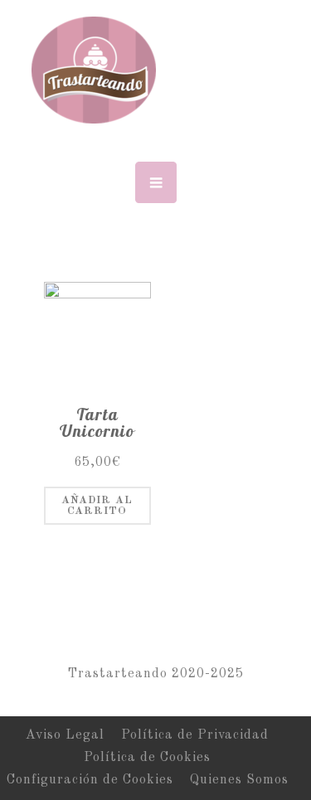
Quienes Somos (239, 780)
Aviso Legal (65, 735)
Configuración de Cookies (90, 780)
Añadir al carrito (97, 505)
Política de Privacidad (195, 735)
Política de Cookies (147, 757)
